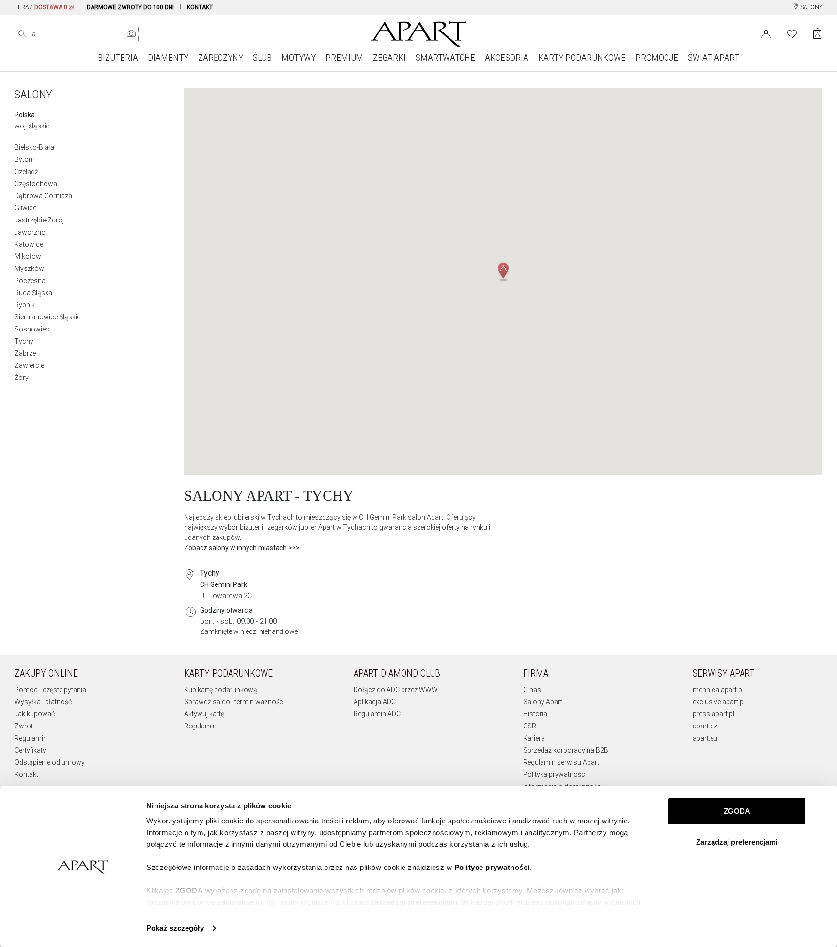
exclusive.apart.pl (719, 702)
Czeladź (26, 171)
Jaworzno (30, 232)
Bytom (25, 159)
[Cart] (817, 33)
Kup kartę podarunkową (220, 690)
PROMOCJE (657, 57)
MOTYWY (298, 57)
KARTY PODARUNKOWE (582, 57)
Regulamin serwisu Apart (561, 762)
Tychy (24, 341)
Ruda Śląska (33, 293)
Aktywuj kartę (204, 714)
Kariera (534, 738)
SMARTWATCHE (445, 57)
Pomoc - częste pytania (50, 690)
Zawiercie (29, 365)
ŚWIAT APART (713, 57)
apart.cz (705, 726)
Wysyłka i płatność (43, 702)
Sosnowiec (32, 329)
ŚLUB (262, 57)
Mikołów (28, 256)
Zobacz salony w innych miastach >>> (242, 548)
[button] (503, 272)
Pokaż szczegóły (175, 928)
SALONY (810, 7)
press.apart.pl (713, 714)
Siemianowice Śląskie (47, 317)
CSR (529, 726)
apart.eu (705, 738)
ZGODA (737, 811)
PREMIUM (344, 57)
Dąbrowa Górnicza (43, 196)
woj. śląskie (32, 126)
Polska (25, 115)
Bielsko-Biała (34, 147)
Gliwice (25, 208)
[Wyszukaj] (22, 34)
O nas (532, 690)
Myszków (29, 268)
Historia (535, 714)
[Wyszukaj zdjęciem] (131, 34)
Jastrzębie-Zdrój (39, 220)
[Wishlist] (792, 33)
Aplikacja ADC (375, 702)
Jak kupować (35, 714)
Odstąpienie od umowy (50, 762)
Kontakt (26, 774)
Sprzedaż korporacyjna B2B (565, 750)
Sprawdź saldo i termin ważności (234, 702)
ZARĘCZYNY (220, 57)
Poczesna (30, 280)
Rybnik (25, 305)
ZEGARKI (389, 57)
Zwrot (24, 726)
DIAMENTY (168, 57)
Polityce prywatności (492, 867)
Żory (22, 377)
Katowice (29, 244)
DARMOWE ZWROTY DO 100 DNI (130, 7)
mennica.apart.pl (718, 690)
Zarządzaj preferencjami (736, 842)
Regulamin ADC (377, 714)
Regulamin (31, 738)
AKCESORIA (506, 57)
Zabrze (25, 353)
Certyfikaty (30, 750)
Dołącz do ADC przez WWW (396, 690)
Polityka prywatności (555, 774)
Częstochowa (36, 184)
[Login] (766, 33)
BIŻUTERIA (118, 57)
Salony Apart (542, 702)
